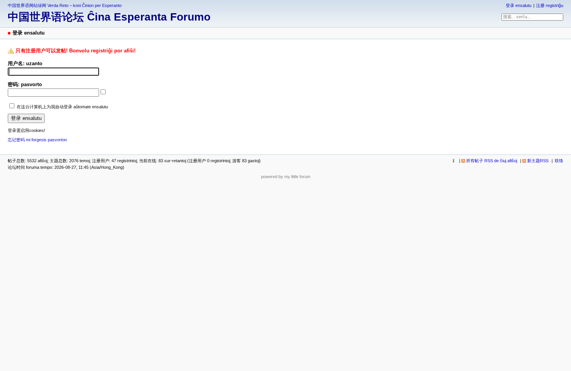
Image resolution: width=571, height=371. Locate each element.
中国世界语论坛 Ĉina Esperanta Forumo (109, 17)
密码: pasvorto (25, 84)
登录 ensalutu (518, 5)
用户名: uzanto (25, 63)
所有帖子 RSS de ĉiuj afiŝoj (491, 160)
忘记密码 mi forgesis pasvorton (37, 139)
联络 (559, 160)
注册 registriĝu (549, 5)
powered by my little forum (285, 176)
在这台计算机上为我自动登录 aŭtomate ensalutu (62, 106)
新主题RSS (537, 160)
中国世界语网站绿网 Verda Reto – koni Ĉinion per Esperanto (65, 5)
